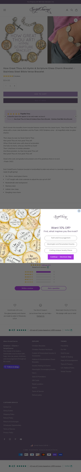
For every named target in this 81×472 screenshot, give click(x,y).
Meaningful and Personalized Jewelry (60, 244)
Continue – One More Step (60, 257)
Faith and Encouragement (60, 238)
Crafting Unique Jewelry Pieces (60, 250)
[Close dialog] (79, 211)
